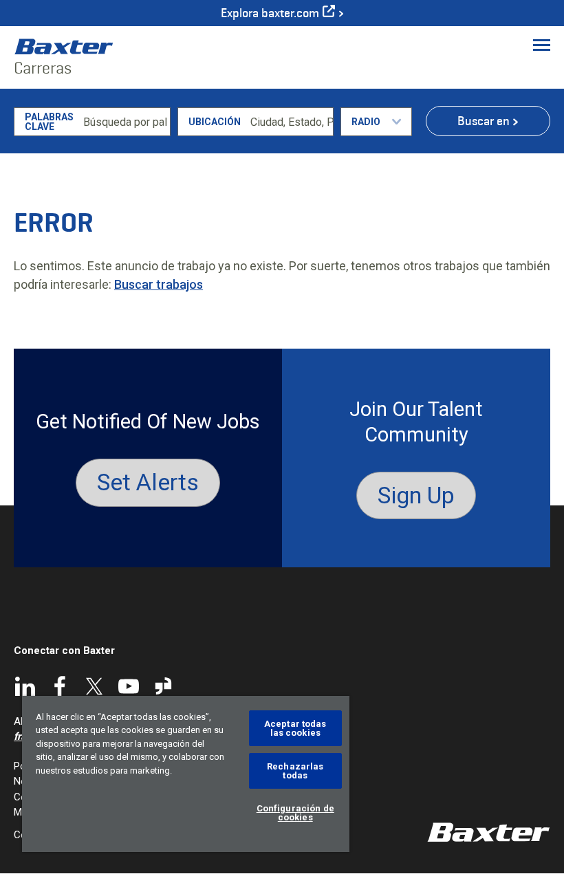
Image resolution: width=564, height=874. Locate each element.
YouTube (128, 686)
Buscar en (483, 121)
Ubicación (214, 122)
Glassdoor (163, 686)
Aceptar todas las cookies (295, 728)
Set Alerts (148, 482)
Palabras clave (49, 121)
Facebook (60, 686)
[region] (185, 774)
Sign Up (416, 495)
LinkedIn (25, 686)
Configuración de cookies (295, 812)
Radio (365, 122)
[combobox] (290, 121)
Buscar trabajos (158, 284)
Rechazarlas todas (295, 770)
